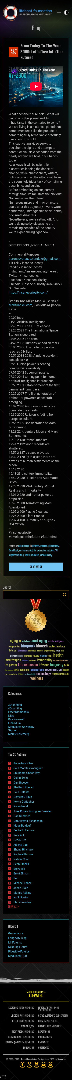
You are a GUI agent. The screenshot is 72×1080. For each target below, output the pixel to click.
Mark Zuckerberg (18, 734)
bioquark (28, 646)
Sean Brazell (21, 864)
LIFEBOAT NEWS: (45, 1008)
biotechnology (57, 646)
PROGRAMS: (43, 1037)
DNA (11, 715)
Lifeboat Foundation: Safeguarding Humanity (27, 12)
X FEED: (15, 1021)
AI (20, 641)
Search (64, 595)
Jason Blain (20, 888)
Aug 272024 (14, 52)
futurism (43, 656)
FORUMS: (27, 1048)
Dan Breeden (24, 546)
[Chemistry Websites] (36, 616)
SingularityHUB (17, 956)
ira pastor (11, 665)
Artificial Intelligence (55, 642)
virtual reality (46, 555)
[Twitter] (29, 1065)
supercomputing (16, 555)
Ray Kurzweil (16, 719)
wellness (36, 678)
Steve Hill (19, 868)
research (66, 670)
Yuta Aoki (19, 835)
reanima (24, 670)
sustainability (29, 674)
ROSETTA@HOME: (13, 1042)
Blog (36, 28)
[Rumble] (50, 1065)
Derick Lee (19, 840)
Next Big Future (17, 947)
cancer (40, 651)
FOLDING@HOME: (14, 1037)
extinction (28, 656)
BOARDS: (42, 1026)
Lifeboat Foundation (28, 1059)
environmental (26, 550)
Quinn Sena (20, 777)
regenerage (37, 670)
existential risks (16, 656)
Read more (36, 567)
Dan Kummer (21, 816)
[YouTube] (43, 1065)
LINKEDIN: (15, 1016)
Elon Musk (13, 550)
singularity (13, 674)
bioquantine (14, 646)
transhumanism (32, 555)
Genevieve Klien (23, 763)
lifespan (44, 665)
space (21, 674)
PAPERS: (42, 1042)
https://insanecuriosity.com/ (28, 292)
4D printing (15, 708)
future (36, 655)
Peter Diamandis (18, 712)
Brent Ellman (21, 873)
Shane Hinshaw (23, 849)
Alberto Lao (20, 844)
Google (50, 656)
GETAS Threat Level (36, 995)
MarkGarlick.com (20, 305)
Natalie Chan (21, 859)
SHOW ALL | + (13, 907)
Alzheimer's (26, 641)
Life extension (28, 665)
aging (14, 641)
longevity (56, 665)
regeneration (53, 670)
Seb (15, 878)
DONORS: (24, 1026)
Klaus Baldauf (22, 825)
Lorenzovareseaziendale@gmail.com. (35, 258)
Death (62, 651)
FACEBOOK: (13, 1008)
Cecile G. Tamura (23, 830)
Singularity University (21, 726)
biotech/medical (39, 546)
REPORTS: (42, 1032)
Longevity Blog (17, 938)
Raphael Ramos (23, 854)
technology (43, 674)
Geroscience (15, 933)
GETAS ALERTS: (45, 1016)
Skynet (12, 730)
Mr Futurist (15, 942)
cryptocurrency (49, 651)
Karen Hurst (20, 806)
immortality (44, 660)
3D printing (15, 704)
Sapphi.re (61, 1059)
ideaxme (32, 661)
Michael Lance (22, 883)
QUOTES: (42, 1048)
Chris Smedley (22, 902)
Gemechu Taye (22, 797)
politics (16, 670)
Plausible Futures (19, 951)
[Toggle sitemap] (59, 12)
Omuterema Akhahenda (28, 821)
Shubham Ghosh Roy (26, 773)
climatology (53, 546)
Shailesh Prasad (23, 787)
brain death (32, 651)
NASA (66, 665)
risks (6, 674)
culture (58, 651)
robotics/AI (52, 550)
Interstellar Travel (60, 661)
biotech (42, 646)
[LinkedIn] (36, 1065)
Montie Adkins (22, 892)
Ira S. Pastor (20, 897)
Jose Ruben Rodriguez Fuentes (32, 811)
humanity (25, 661)
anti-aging (39, 641)
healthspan (13, 660)
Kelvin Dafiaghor (23, 801)
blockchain (22, 651)
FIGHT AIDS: (17, 1032)
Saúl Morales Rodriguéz (28, 768)
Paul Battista (21, 792)
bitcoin (13, 651)
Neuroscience (9, 670)
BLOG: (40, 1021)
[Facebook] (22, 1065)
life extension (40, 550)
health (58, 655)
